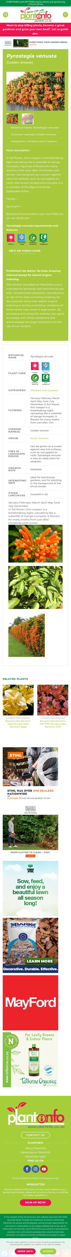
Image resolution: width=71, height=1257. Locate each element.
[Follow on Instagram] (35, 1169)
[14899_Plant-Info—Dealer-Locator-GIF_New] (30, 774)
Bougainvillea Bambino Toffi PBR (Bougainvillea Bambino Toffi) (53, 724)
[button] (5, 14)
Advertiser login (35, 1156)
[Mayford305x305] (30, 1002)
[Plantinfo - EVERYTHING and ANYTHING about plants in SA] (35, 15)
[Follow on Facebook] (27, 1169)
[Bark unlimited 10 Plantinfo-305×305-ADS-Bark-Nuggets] (30, 945)
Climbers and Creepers (41, 141)
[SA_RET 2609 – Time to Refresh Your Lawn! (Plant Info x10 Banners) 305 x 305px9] (30, 888)
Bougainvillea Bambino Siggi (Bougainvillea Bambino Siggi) (18, 724)
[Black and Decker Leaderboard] (35, 43)
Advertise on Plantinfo (35, 1152)
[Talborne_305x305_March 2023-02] (30, 1059)
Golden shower (19, 63)
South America (39, 438)
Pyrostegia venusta (31, 56)
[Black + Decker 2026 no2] (30, 831)
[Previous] (12, 91)
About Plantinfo (35, 1148)
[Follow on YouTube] (44, 1169)
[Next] (59, 91)
